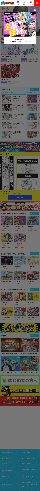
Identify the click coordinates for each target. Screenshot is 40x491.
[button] (18, 3)
